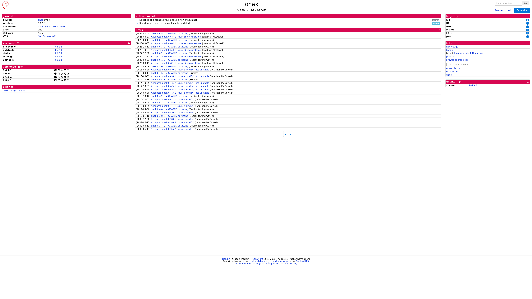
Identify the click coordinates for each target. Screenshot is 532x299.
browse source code (457, 60)
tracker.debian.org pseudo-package (268, 261)
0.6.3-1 (58, 53)
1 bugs (13, 91)
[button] (137, 20)
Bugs (258, 263)
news (139, 30)
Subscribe (522, 10)
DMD (62, 27)
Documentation (243, 263)
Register (499, 10)
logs (456, 53)
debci (449, 75)
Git (39, 36)
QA (53, 36)
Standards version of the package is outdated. (289, 23)
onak (40, 20)
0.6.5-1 (58, 56)
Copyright (257, 259)
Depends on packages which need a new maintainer (289, 20)
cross (480, 53)
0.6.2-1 (58, 50)
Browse (47, 36)
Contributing (290, 263)
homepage (452, 46)
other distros (453, 68)
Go (525, 3)
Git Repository (272, 263)
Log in (509, 10)
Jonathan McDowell (48, 26)
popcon (450, 56)
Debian (226, 259)
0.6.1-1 (58, 46)
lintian (449, 50)
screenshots (453, 71)
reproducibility (468, 53)
